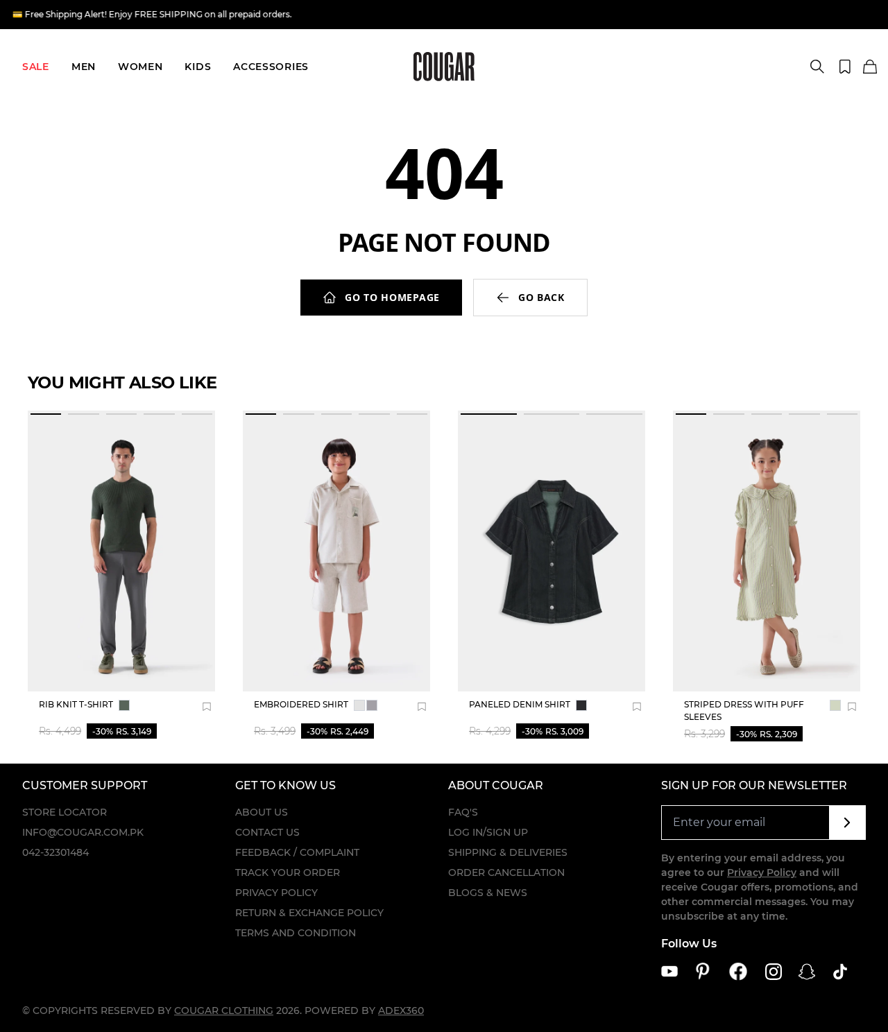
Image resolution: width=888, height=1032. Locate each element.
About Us (261, 812)
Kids (198, 66)
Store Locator (64, 812)
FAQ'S (463, 812)
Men (83, 66)
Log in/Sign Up (488, 832)
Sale (35, 66)
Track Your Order (287, 872)
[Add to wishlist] (206, 706)
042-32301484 (55, 852)
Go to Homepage (392, 297)
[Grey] (359, 705)
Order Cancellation (506, 872)
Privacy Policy (276, 892)
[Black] (581, 705)
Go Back (541, 297)
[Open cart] (870, 67)
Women (140, 66)
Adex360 (401, 1010)
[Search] (817, 66)
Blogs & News (487, 892)
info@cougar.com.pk (83, 832)
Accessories (271, 66)
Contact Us (267, 832)
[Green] (124, 705)
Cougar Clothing (223, 1010)
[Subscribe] (847, 822)
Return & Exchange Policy (309, 912)
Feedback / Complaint (297, 852)
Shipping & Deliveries (507, 852)
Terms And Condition (295, 933)
